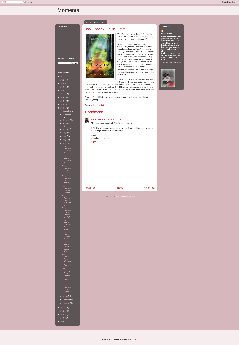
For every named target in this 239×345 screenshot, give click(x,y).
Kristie (167, 31)
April (65, 143)
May (65, 140)
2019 (62, 87)
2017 (62, 94)
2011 (62, 311)
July (65, 133)
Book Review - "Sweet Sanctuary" (66, 200)
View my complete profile (171, 62)
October (66, 120)
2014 (62, 104)
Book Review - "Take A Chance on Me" (66, 212)
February (66, 300)
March (65, 296)
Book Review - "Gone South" (66, 179)
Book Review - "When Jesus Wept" (66, 246)
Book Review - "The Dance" (66, 288)
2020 (62, 83)
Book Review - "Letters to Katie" (66, 189)
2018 (62, 90)
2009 (62, 318)
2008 (62, 321)
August (66, 129)
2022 (62, 76)
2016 (62, 97)
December (67, 111)
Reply (93, 142)
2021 (62, 80)
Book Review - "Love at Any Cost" (66, 224)
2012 (62, 307)
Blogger (133, 339)
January (66, 303)
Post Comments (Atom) (125, 197)
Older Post (149, 188)
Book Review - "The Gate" (66, 169)
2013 (62, 108)
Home (120, 188)
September (67, 124)
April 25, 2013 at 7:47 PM (114, 119)
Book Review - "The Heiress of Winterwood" (66, 275)
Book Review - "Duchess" (66, 149)
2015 (62, 101)
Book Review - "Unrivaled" (66, 159)
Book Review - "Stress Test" (66, 235)
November (67, 114)
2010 (62, 315)
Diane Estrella (97, 119)
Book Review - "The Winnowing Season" (66, 260)
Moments (68, 10)
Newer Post (90, 188)
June (65, 136)
